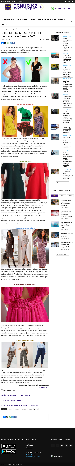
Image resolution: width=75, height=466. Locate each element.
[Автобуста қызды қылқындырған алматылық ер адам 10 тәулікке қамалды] (55, 81)
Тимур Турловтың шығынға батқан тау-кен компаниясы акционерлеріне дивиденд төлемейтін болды (68, 159)
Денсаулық (36, 19)
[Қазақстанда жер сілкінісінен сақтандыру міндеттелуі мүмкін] (55, 213)
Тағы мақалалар (62, 183)
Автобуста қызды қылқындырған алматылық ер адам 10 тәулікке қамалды (67, 86)
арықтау (24, 409)
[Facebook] (59, 1)
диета (36, 409)
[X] (5, 43)
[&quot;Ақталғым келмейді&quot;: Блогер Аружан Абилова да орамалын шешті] (55, 244)
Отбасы (47, 19)
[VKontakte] (68, 1)
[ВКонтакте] (2, 43)
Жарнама (29, 448)
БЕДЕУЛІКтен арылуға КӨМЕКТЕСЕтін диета (20, 405)
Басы (2, 29)
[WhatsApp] (8, 43)
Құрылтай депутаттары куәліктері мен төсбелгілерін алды (67, 59)
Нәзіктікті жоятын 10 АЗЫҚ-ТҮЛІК (15, 395)
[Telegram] (11, 43)
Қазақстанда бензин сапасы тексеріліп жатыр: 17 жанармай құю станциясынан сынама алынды (67, 102)
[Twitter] (65, 1)
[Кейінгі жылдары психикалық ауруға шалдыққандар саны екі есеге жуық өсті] (55, 111)
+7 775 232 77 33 (62, 8)
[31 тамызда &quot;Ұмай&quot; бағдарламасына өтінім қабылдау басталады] (55, 202)
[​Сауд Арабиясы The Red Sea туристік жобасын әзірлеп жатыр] (55, 224)
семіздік (17, 409)
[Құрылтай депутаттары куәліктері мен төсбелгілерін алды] (55, 55)
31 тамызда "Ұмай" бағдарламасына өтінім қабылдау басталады (68, 175)
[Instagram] (62, 1)
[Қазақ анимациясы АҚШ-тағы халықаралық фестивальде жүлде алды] (55, 67)
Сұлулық (8, 29)
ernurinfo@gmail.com (33, 457)
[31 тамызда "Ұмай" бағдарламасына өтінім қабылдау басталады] (55, 171)
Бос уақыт (59, 19)
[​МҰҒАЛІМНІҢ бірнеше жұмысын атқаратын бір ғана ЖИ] (55, 235)
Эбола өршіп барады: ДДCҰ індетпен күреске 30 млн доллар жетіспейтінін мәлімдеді (67, 143)
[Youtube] (72, 1)
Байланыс (29, 445)
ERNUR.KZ (44, 388)
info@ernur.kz (30, 454)
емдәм (30, 409)
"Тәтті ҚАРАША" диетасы (12, 400)
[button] (71, 21)
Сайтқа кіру (21, 1)
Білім (4, 24)
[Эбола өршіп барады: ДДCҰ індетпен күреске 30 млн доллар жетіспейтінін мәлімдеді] (55, 137)
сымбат (10, 409)
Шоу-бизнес (22, 19)
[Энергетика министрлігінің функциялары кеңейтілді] (55, 127)
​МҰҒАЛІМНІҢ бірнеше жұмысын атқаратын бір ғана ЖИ (67, 235)
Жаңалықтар (8, 19)
